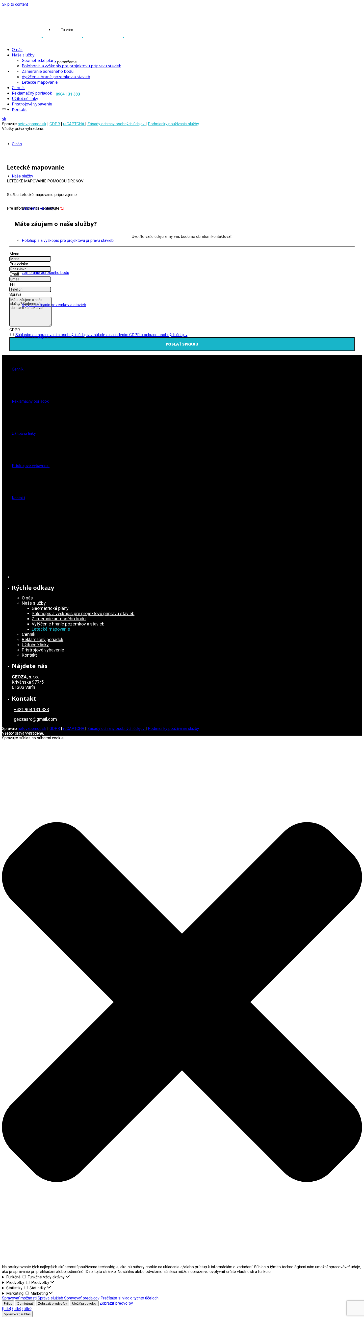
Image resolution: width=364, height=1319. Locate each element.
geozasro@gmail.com (35, 719)
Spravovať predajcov (82, 1298)
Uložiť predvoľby (84, 1303)
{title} (6, 1308)
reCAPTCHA (74, 124)
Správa (15, 294)
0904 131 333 (68, 94)
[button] (182, 1002)
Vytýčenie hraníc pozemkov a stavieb (54, 304)
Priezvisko (18, 264)
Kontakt (18, 498)
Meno (14, 253)
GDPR (55, 124)
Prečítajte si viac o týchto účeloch (129, 1298)
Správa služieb (50, 1298)
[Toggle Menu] (4, 109)
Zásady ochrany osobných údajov (116, 124)
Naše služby (22, 176)
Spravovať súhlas (17, 1314)
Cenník (18, 369)
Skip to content (15, 4)
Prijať (8, 1303)
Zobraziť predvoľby (52, 1303)
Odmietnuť (25, 1303)
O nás (17, 144)
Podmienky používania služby (173, 124)
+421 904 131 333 (31, 709)
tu (62, 208)
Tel (12, 284)
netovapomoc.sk (32, 124)
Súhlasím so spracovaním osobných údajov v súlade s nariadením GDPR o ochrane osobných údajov (101, 334)
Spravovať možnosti (19, 1298)
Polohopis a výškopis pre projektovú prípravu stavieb (68, 240)
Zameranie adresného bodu (45, 272)
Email (14, 274)
